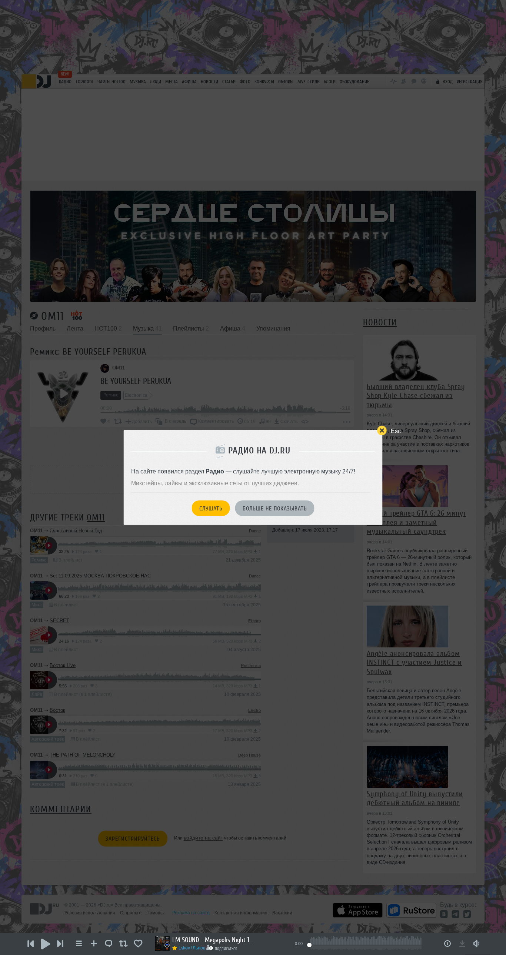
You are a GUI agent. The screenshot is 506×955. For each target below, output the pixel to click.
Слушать (211, 508)
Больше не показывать (275, 508)
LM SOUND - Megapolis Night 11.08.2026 (213, 940)
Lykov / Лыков (192, 948)
